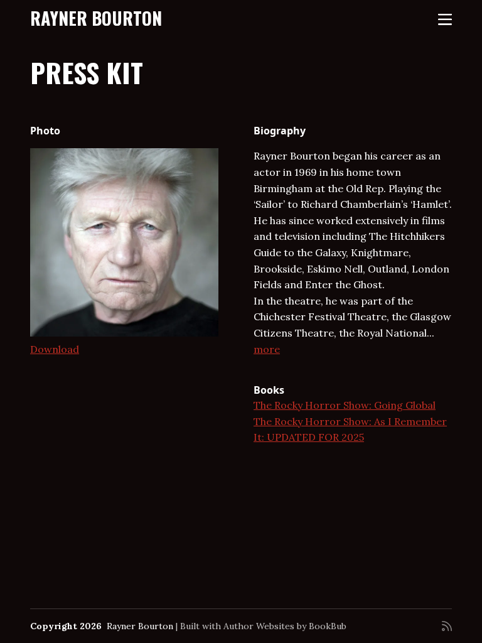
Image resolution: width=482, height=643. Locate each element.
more (267, 349)
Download (54, 349)
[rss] (447, 626)
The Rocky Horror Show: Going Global (345, 405)
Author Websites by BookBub (284, 626)
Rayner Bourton (96, 18)
